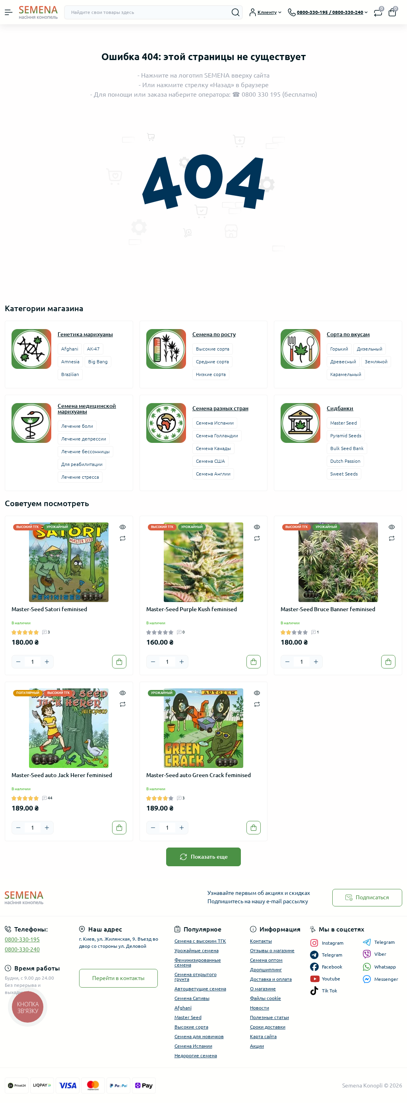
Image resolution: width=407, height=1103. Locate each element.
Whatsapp (385, 966)
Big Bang (98, 361)
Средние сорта (212, 361)
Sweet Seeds (344, 473)
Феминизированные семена (197, 962)
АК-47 (93, 348)
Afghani (69, 348)
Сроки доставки (267, 1026)
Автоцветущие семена (200, 988)
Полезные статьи (269, 1017)
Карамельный (345, 374)
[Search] (236, 12)
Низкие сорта (211, 374)
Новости (259, 1007)
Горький (339, 348)
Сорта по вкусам (348, 334)
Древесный (343, 361)
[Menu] (9, 12)
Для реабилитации (82, 464)
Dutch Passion (345, 461)
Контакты (261, 940)
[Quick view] (123, 526)
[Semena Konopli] (68, 897)
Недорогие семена (195, 1055)
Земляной (376, 361)
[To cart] (119, 661)
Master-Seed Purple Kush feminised (191, 609)
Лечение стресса (80, 476)
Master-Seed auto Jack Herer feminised (62, 775)
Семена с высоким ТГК (200, 940)
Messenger (386, 979)
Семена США (210, 461)
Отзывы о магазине (272, 950)
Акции (257, 1045)
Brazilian (70, 374)
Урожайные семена (196, 950)
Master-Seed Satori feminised (49, 609)
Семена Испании (215, 422)
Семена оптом (266, 960)
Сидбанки (340, 408)
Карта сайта (263, 1036)
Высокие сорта (212, 348)
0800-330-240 (22, 949)
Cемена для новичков (199, 1036)
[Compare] (123, 537)
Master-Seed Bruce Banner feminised (328, 609)
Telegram (384, 942)
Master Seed (343, 422)
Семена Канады (213, 448)
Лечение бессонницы (85, 451)
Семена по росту (214, 334)
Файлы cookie (265, 998)
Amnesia (70, 361)
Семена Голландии (217, 435)
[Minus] (18, 661)
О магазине (263, 988)
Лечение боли (77, 426)
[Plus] (47, 661)
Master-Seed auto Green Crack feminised (198, 775)
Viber (380, 954)
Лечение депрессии (83, 438)
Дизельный (369, 348)
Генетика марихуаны (85, 334)
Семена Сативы (191, 998)
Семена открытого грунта (195, 977)
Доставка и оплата (271, 979)
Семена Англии (213, 473)
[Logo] (38, 12)
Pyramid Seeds (345, 435)
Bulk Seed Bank (347, 448)
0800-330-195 (22, 939)
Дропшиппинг (266, 969)
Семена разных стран (220, 408)
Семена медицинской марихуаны (87, 408)
